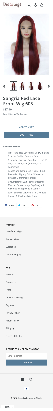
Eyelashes (11, 246)
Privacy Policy (13, 313)
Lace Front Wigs (14, 231)
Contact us (11, 282)
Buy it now (26, 134)
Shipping (10, 328)
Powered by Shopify (34, 398)
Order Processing (14, 297)
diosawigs (22, 398)
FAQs (8, 290)
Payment (10, 305)
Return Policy (12, 320)
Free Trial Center (14, 336)
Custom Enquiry (13, 254)
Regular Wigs (12, 239)
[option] (13, 86)
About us (10, 274)
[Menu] (48, 5)
